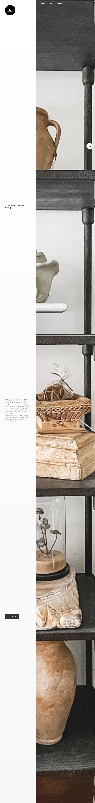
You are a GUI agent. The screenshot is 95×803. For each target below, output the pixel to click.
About (50, 3)
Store (43, 3)
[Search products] (89, 146)
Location (59, 3)
